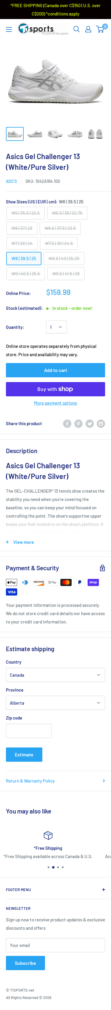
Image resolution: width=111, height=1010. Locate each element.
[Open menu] (9, 29)
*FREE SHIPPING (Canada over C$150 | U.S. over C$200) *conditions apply (55, 9)
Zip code (14, 717)
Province (14, 689)
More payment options (55, 403)
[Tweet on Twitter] (90, 423)
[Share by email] (101, 423)
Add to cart (55, 370)
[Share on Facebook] (67, 423)
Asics (11, 181)
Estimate (24, 754)
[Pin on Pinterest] (78, 423)
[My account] (88, 29)
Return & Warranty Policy (30, 780)
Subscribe (25, 963)
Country (13, 662)
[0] (100, 29)
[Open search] (76, 29)
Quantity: (15, 327)
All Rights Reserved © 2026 (29, 997)
